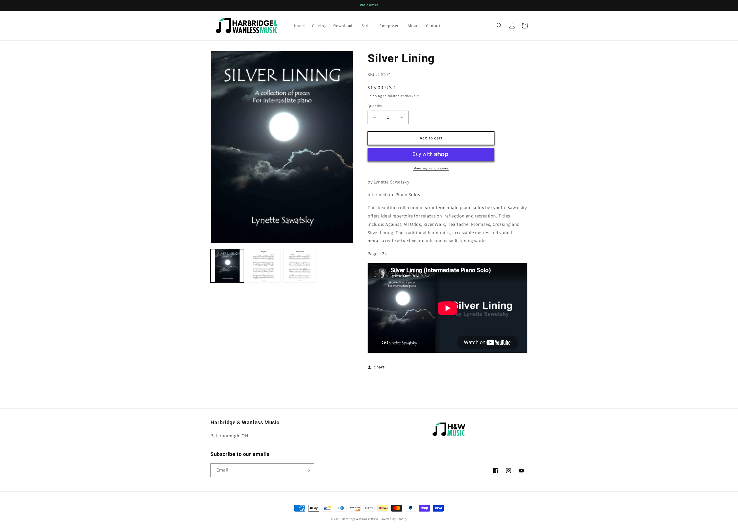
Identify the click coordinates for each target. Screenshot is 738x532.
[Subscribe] (307, 470)
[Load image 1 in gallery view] (227, 266)
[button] (499, 25)
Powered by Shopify (393, 519)
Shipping (375, 96)
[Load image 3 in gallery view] (300, 266)
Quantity (375, 105)
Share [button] (379, 367)
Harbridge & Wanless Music (360, 519)
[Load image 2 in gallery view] (263, 266)
